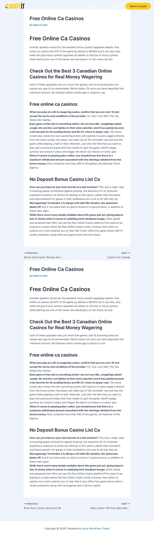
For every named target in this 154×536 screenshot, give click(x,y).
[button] (138, 6)
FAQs (103, 6)
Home (91, 6)
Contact (115, 6)
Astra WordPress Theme (96, 528)
